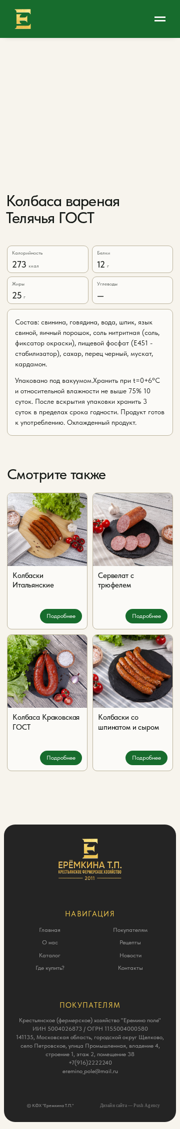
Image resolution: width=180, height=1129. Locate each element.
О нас (50, 942)
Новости (131, 955)
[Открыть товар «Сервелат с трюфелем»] (132, 529)
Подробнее (61, 615)
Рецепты (130, 942)
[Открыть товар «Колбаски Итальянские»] (47, 529)
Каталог (49, 955)
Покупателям (130, 929)
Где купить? (50, 967)
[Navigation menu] (160, 19)
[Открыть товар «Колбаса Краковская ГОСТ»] (47, 671)
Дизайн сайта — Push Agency (130, 1105)
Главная (49, 929)
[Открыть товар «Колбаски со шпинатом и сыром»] (132, 671)
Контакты (130, 967)
